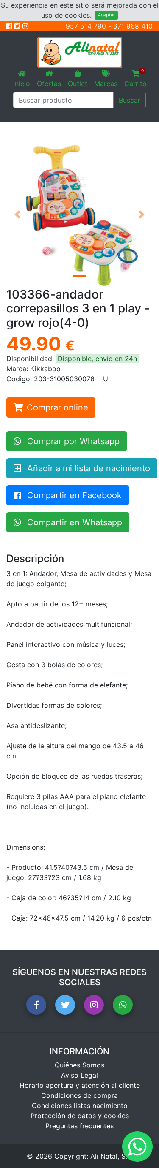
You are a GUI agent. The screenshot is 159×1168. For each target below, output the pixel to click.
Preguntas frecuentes (79, 1126)
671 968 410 (133, 26)
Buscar (129, 100)
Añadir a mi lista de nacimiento (87, 468)
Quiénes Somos (79, 1065)
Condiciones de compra (79, 1095)
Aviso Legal (79, 1075)
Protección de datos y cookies (80, 1115)
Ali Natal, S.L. (111, 1156)
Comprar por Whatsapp (72, 441)
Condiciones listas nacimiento (80, 1105)
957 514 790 (86, 26)
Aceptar (106, 15)
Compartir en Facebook (73, 495)
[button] (17, 215)
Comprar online (57, 407)
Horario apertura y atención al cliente (80, 1085)
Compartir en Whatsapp (73, 522)
